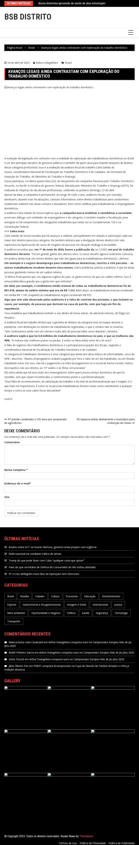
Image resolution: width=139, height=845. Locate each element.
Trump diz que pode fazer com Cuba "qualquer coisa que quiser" (46, 560)
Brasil (68, 62)
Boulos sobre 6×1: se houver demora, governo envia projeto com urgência (52, 547)
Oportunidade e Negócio (45, 613)
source (8, 399)
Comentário (12, 442)
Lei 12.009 (101, 249)
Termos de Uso (68, 843)
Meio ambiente (16, 613)
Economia (72, 596)
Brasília (24, 596)
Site (6, 497)
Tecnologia (121, 613)
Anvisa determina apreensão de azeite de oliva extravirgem (71, 3)
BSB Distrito (27, 17)
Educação (90, 596)
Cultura (55, 596)
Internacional (100, 604)
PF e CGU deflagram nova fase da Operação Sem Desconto (44, 574)
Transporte (13, 621)
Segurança (102, 613)
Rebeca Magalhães (47, 62)
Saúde (85, 613)
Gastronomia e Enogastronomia (42, 604)
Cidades (40, 596)
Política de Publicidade (122, 843)
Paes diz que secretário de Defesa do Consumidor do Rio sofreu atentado (52, 567)
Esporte (11, 604)
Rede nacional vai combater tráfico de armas (35, 553)
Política (71, 613)
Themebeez (86, 836)
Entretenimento (111, 596)
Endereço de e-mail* (17, 483)
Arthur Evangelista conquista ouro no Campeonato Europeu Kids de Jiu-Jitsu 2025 (86, 652)
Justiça (118, 604)
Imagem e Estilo (76, 604)
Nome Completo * (16, 470)
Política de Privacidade (93, 843)
